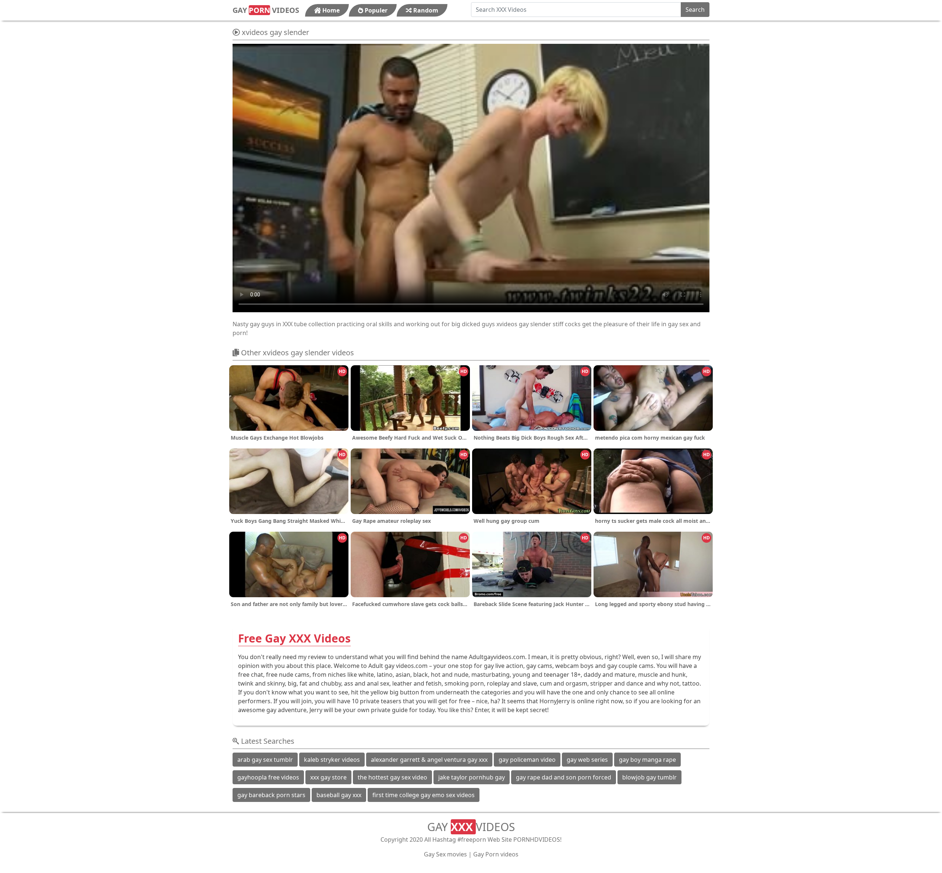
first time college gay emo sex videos (423, 795)
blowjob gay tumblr (649, 777)
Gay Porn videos (495, 854)
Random (425, 10)
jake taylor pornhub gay (471, 777)
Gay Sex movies (445, 854)
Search (695, 10)
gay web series (587, 760)
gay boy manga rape (647, 760)
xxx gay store (328, 777)
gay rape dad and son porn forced (563, 777)
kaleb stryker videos (332, 760)
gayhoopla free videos (268, 777)
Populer (375, 10)
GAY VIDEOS (266, 10)
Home (330, 10)
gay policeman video (527, 760)
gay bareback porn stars (271, 795)
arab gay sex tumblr (265, 760)
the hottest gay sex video (392, 777)
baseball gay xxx (338, 795)
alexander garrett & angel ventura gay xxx (429, 760)
